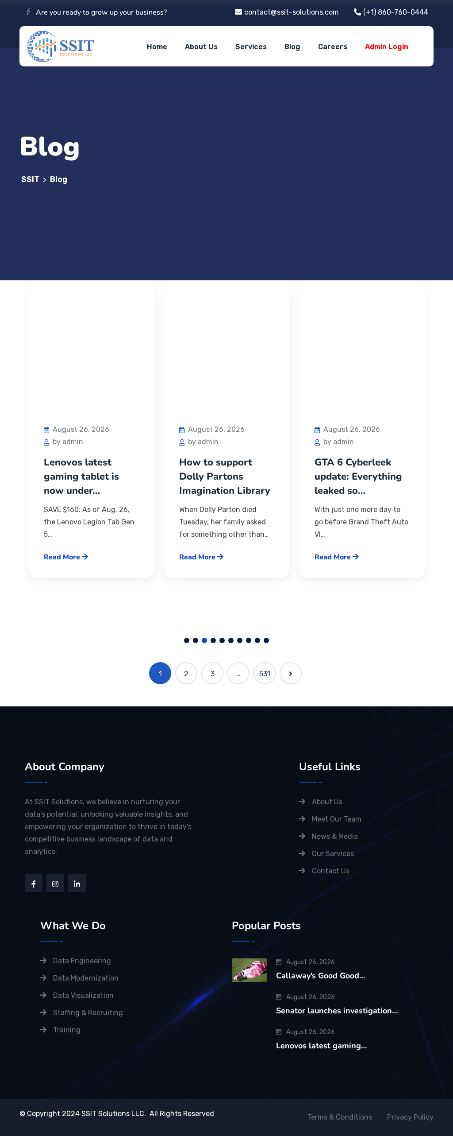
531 (264, 674)
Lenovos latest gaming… (321, 1045)
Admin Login (386, 47)
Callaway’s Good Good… (320, 975)
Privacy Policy (410, 1117)
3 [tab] (204, 640)
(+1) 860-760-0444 (395, 12)
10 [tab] (266, 640)
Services (251, 47)
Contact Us (330, 871)
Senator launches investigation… (337, 1010)
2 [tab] (195, 640)
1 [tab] (186, 640)
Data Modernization (86, 978)
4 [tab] (213, 640)
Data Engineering (82, 961)
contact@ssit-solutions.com (291, 12)
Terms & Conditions (339, 1117)
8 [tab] (248, 640)
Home (157, 47)
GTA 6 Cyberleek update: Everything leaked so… (223, 476)
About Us (201, 47)
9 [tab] (257, 640)
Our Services (333, 853)
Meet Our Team (336, 819)
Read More (63, 557)
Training (67, 1030)
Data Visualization (83, 995)
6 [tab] (231, 640)
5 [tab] (222, 640)
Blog (292, 47)
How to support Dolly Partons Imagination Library (89, 476)
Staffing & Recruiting (88, 1012)
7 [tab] (239, 640)
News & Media (335, 836)
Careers (332, 47)
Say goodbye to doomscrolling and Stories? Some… (357, 476)
